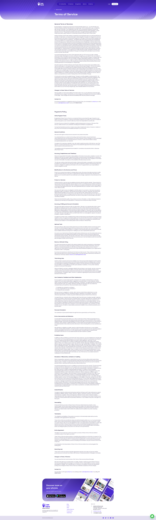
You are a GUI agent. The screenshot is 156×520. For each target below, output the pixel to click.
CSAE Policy (69, 512)
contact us (94, 101)
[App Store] (51, 495)
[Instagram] (108, 518)
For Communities (62, 4)
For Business (70, 4)
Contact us (90, 4)
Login (109, 4)
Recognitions (78, 4)
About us (84, 4)
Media (68, 505)
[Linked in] (110, 518)
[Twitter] (105, 518)
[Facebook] (103, 518)
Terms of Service (70, 509)
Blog (68, 504)
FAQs (68, 507)
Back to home (59, 9)
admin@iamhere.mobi (63, 103)
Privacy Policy (70, 511)
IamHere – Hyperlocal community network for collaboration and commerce (41, 4)
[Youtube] (113, 518)
